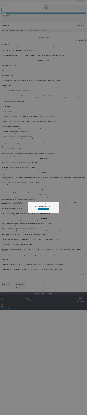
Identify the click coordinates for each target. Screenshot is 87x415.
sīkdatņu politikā (50, 206)
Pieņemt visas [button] (43, 208)
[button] (43, 211)
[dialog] (43, 207)
